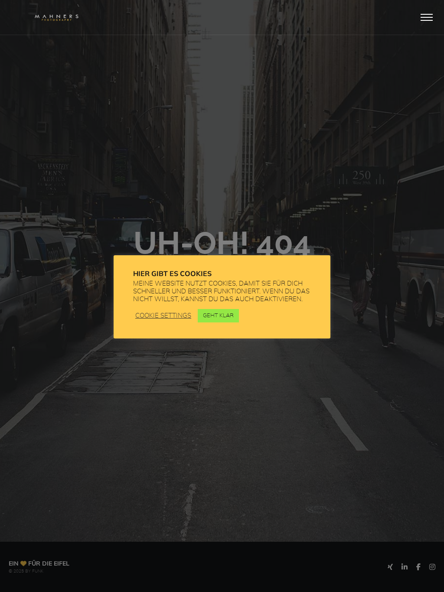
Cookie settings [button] (163, 315)
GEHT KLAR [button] (218, 316)
